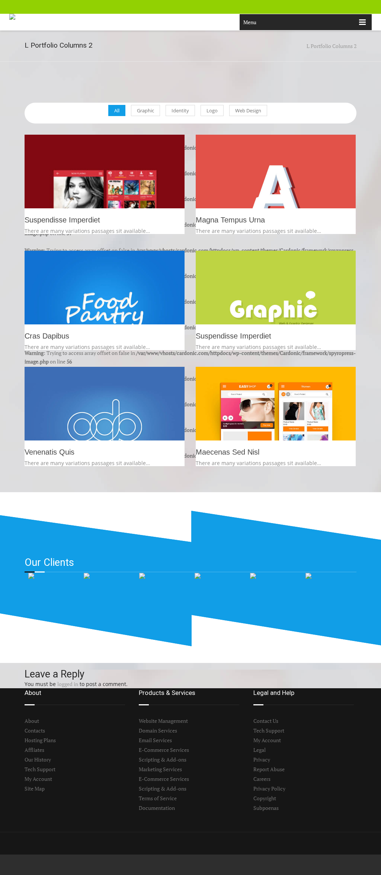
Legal (259, 749)
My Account (38, 778)
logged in (67, 684)
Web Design (248, 110)
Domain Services (158, 730)
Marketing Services (160, 769)
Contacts (35, 730)
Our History (38, 759)
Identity (180, 110)
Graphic (145, 110)
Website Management (163, 720)
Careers (261, 778)
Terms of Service (158, 798)
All (116, 110)
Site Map (35, 788)
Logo (212, 110)
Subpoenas (266, 807)
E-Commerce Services (164, 749)
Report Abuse (269, 769)
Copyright (264, 798)
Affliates (34, 749)
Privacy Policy (269, 788)
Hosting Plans (40, 740)
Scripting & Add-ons (162, 759)
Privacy (261, 759)
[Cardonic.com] (25, 22)
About (32, 720)
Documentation (157, 807)
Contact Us (265, 720)
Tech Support (40, 769)
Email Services (155, 740)
